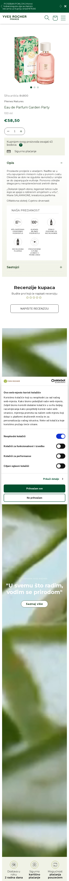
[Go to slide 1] (31, 87)
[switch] (60, 446)
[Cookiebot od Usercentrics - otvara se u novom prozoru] (51, 381)
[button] (44, 17)
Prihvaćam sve (34, 488)
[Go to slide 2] (34, 87)
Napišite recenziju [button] (34, 308)
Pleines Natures (13, 101)
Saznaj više (34, 603)
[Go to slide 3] (38, 87)
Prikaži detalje (51, 479)
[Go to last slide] (1, 6)
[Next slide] (61, 6)
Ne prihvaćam (34, 497)
